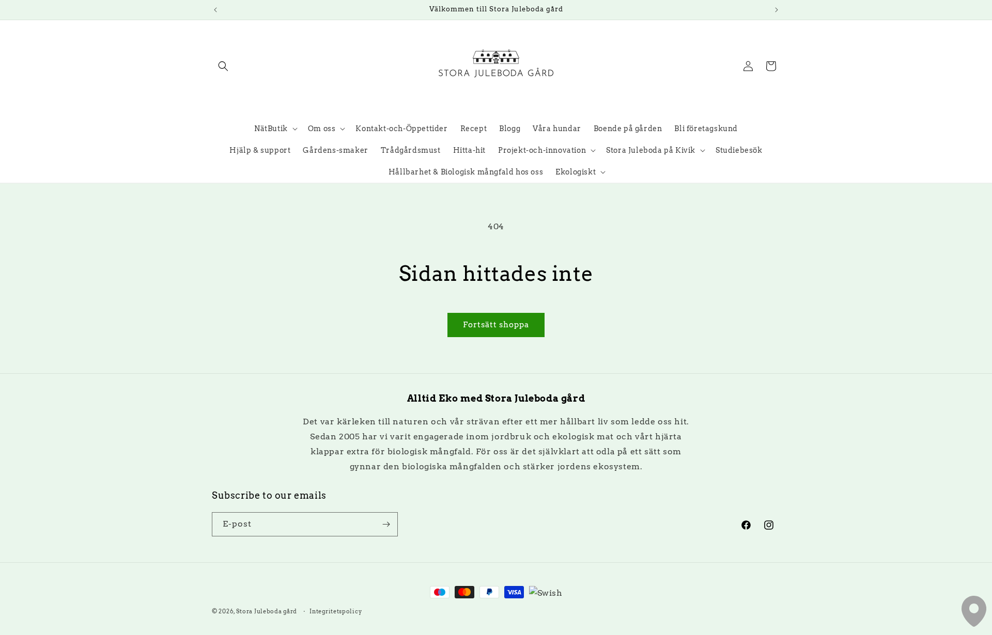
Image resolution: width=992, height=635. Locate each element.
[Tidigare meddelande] (215, 10)
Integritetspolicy (335, 611)
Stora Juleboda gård (266, 611)
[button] (223, 66)
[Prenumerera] (386, 524)
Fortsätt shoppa (496, 324)
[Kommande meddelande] (776, 10)
